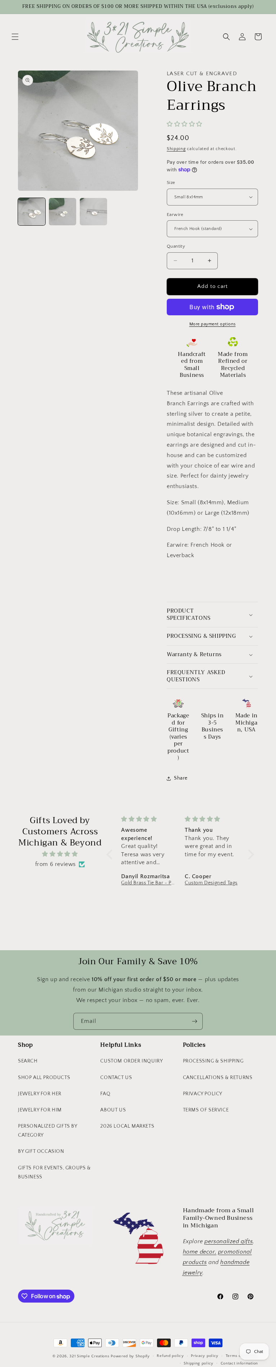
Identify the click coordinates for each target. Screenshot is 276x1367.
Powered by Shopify (130, 1356)
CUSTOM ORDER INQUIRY (131, 1061)
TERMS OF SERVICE (206, 1110)
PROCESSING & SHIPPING (213, 1061)
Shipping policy (198, 1363)
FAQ (105, 1094)
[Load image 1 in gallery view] (31, 211)
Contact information (239, 1363)
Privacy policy (204, 1356)
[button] (15, 37)
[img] (60, 854)
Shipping (176, 148)
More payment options (212, 324)
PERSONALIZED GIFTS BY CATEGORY (47, 1130)
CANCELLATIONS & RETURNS (218, 1077)
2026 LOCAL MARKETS (127, 1126)
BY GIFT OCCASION (41, 1151)
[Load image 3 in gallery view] (93, 211)
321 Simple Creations (89, 1356)
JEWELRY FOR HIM (40, 1110)
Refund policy (170, 1356)
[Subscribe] (194, 1021)
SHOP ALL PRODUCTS (44, 1077)
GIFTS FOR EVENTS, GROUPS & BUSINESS (54, 1172)
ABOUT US (113, 1110)
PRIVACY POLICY (202, 1094)
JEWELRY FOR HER (39, 1094)
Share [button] (181, 778)
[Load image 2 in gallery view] (62, 211)
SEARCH (28, 1061)
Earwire (175, 214)
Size (171, 182)
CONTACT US (116, 1077)
